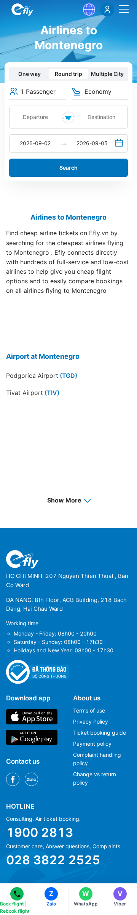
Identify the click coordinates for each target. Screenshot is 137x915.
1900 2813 (39, 832)
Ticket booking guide (99, 732)
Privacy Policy (90, 721)
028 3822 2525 (53, 859)
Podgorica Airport (41, 375)
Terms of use (89, 710)
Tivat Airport (32, 392)
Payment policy (92, 743)
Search (68, 167)
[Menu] (123, 9)
